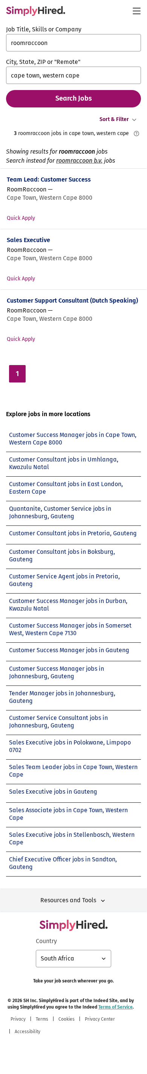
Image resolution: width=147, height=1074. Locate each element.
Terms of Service (115, 1007)
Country (46, 941)
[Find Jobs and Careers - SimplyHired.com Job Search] (35, 11)
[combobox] (73, 42)
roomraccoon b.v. (79, 160)
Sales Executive (28, 240)
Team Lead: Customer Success (49, 179)
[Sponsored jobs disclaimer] (136, 133)
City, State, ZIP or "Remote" (43, 61)
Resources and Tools (68, 900)
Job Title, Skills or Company (43, 29)
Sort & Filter (114, 119)
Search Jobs (73, 98)
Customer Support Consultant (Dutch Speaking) (72, 300)
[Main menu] (136, 11)
